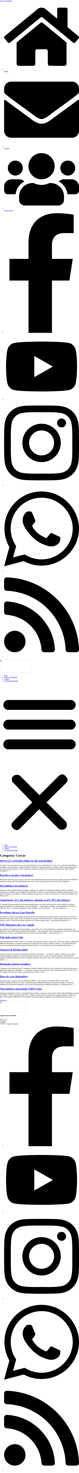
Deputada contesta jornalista (15, 964)
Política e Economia (10, 677)
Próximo (4, 1000)
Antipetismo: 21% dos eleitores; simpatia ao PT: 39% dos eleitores (35, 900)
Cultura (6, 679)
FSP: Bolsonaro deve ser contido (17, 924)
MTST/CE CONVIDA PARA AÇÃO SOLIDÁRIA (26, 861)
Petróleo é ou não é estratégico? (16, 875)
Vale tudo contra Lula (11, 937)
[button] (39, 763)
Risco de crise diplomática (14, 976)
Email (2, 1020)
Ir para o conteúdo (6, 1)
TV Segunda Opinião (11, 681)
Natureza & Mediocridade (14, 949)
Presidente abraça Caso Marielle (17, 912)
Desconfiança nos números (14, 885)
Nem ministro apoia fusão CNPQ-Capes (21, 988)
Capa (6, 675)
